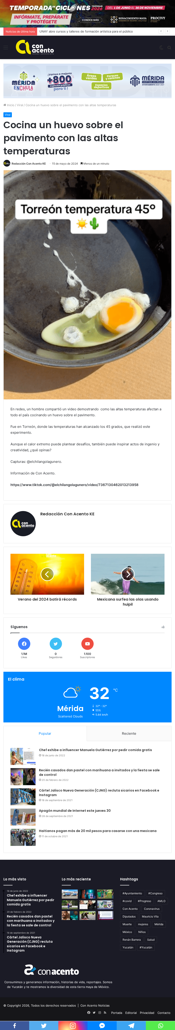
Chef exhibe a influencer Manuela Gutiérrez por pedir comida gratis (95, 750)
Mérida (158, 924)
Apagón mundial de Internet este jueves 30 (75, 810)
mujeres (143, 924)
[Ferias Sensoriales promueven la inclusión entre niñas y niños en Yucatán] (105, 894)
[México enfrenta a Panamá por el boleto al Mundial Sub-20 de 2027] (105, 904)
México (127, 932)
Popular (45, 733)
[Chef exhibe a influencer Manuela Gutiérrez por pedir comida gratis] (23, 756)
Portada (116, 1013)
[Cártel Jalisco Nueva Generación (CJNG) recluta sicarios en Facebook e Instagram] (23, 796)
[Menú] (5, 49)
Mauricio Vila (150, 916)
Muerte (127, 924)
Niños (142, 932)
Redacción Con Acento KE (29, 163)
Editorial (131, 1013)
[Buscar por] (169, 49)
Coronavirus (152, 908)
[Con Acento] (35, 47)
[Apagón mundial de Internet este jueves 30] (23, 817)
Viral (20, 105)
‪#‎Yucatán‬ (146, 947)
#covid (127, 901)
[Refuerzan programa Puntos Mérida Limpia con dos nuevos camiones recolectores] (70, 894)
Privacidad (147, 1013)
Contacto (163, 1013)
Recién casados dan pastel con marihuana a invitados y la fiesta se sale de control (99, 772)
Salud (150, 939)
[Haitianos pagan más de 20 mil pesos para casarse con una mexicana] (23, 837)
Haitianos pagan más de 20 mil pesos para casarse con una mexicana (98, 831)
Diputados (129, 916)
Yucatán (128, 947)
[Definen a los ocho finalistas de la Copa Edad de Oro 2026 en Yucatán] (70, 904)
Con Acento (130, 908)
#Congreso (155, 893)
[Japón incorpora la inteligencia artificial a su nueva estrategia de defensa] (87, 915)
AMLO (161, 901)
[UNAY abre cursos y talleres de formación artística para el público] (87, 894)
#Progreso (144, 901)
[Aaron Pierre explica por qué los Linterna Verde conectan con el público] (70, 915)
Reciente (129, 733)
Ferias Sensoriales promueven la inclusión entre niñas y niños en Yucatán (91, 31)
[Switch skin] (161, 49)
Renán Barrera (132, 939)
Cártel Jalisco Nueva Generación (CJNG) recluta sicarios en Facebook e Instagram (99, 792)
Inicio (10, 105)
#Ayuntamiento (132, 893)
